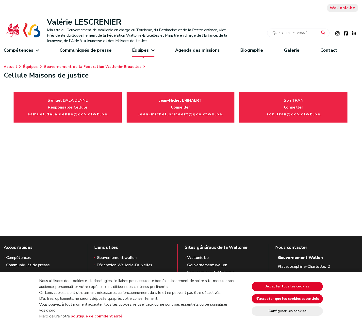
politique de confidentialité (96, 316)
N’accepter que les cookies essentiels (287, 298)
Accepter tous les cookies (287, 286)
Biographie (251, 50)
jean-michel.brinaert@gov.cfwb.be (180, 114)
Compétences (18, 50)
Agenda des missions (197, 50)
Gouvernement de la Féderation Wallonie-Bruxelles (92, 66)
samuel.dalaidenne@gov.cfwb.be (68, 114)
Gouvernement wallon (117, 257)
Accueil (10, 66)
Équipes (140, 50)
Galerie (292, 50)
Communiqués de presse (86, 50)
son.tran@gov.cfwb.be (293, 114)
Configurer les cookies (287, 311)
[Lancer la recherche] (324, 33)
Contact (329, 50)
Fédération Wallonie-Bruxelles (124, 265)
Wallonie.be (342, 8)
